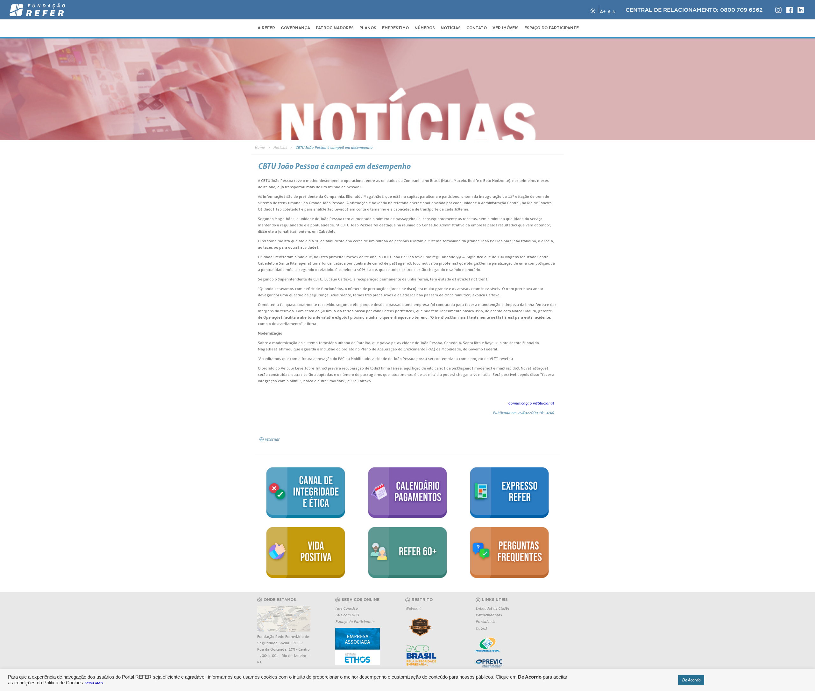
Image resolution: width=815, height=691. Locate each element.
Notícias (280, 147)
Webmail (413, 608)
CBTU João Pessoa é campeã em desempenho (333, 147)
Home (260, 147)
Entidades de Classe (492, 608)
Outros (481, 628)
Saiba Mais (93, 683)
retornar (272, 439)
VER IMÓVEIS (506, 28)
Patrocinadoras (489, 614)
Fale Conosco (346, 608)
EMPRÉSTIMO (395, 28)
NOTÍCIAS (451, 28)
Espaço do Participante (354, 621)
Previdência (485, 621)
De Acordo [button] (691, 679)
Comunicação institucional (531, 403)
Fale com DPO (347, 614)
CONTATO (476, 28)
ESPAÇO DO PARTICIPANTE (551, 28)
